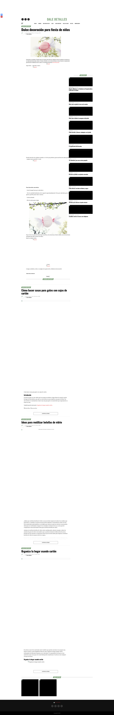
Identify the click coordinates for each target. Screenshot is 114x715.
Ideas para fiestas (46, 23)
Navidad (39, 23)
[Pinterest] (1, 17)
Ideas (52, 23)
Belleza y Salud (66, 23)
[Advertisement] (57, 8)
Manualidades (77, 23)
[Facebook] (1, 15)
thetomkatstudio (55, 62)
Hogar (35, 23)
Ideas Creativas (58, 23)
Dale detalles (29, 34)
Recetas (71, 23)
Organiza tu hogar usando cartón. (44, 405)
